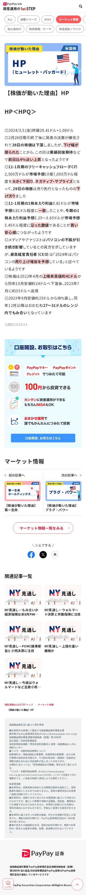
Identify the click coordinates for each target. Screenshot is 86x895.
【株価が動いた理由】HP (20, 709)
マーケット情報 (68, 19)
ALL (10, 19)
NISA (47, 19)
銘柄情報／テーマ (40, 29)
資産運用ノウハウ (70, 29)
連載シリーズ (28, 19)
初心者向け (14, 29)
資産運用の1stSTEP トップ (19, 704)
